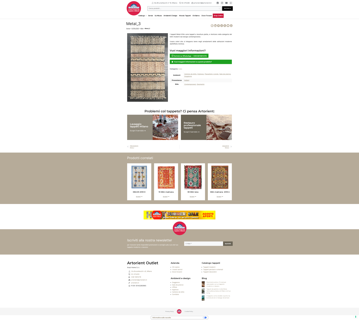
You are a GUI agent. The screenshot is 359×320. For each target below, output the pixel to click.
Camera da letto (190, 74)
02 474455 (135, 274)
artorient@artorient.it (139, 280)
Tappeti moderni (209, 267)
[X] (224, 25)
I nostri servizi (177, 269)
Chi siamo (176, 267)
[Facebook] (218, 3)
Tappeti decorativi (210, 272)
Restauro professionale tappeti (192, 125)
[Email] (228, 25)
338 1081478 (136, 277)
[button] (201, 62)
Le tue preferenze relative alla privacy (188, 318)
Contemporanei (190, 84)
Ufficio (174, 287)
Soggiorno (188, 76)
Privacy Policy (169, 311)
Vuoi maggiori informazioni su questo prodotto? (193, 62)
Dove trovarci (177, 272)
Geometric (200, 84)
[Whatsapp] (231, 3)
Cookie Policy (189, 311)
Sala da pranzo (225, 74)
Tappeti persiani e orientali (213, 269)
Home (128, 28)
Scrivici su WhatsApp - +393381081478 (190, 56)
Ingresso (200, 74)
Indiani (186, 80)
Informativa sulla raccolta (161, 318)
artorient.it (135, 283)
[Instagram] (222, 3)
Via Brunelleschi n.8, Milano (141, 271)
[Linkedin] (215, 25)
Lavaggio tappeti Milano (139, 125)
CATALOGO (135, 28)
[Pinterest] (218, 25)
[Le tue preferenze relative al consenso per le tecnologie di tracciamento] (356, 317)
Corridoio (175, 294)
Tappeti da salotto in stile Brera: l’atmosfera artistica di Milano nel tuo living (219, 291)
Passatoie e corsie (211, 74)
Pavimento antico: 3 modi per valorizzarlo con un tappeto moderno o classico (216, 284)
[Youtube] (226, 3)
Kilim (141, 28)
